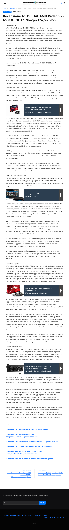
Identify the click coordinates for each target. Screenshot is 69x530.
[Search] (64, 3)
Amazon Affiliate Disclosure (54, 517)
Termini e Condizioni (12, 515)
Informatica (7, 11)
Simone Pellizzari (17, 11)
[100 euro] (34, 3)
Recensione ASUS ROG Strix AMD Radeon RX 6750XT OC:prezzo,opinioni (32, 442)
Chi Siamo (38, 515)
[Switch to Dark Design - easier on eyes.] (61, 3)
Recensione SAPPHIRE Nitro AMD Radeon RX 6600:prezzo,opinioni (30, 459)
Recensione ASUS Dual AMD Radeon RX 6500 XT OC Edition (27, 429)
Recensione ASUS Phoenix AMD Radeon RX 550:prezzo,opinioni (29, 446)
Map (45, 515)
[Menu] (5, 3)
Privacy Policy (27, 515)
